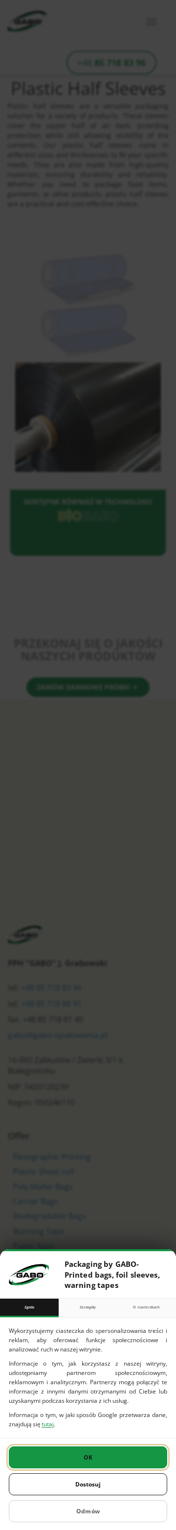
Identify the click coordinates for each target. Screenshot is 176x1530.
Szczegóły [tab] (88, 1307)
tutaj (48, 1424)
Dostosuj (88, 1484)
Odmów (88, 1511)
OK (88, 1457)
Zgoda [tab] (29, 1307)
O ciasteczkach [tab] (146, 1307)
